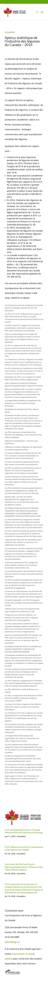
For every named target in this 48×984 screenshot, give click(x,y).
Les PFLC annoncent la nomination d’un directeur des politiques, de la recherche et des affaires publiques (23, 435)
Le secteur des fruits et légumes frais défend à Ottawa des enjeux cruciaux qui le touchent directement (23, 707)
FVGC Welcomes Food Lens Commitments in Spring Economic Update (24, 848)
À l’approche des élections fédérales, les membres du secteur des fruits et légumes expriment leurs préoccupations (21, 617)
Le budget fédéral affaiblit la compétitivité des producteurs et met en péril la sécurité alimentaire (23, 403)
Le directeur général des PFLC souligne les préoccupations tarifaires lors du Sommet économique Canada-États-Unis (21, 565)
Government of (19, 953)
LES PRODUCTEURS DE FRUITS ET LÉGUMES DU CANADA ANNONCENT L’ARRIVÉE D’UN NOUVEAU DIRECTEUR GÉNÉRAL (23, 649)
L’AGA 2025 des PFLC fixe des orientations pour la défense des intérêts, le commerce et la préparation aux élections (23, 542)
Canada (31, 953)
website (8, 958)
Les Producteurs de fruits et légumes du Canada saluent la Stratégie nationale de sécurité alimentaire (24, 308)
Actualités (10, 32)
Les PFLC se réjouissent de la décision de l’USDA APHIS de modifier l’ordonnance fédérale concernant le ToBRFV (23, 698)
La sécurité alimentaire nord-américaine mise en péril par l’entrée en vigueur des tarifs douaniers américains (24, 574)
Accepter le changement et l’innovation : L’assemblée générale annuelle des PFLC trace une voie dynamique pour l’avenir (23, 758)
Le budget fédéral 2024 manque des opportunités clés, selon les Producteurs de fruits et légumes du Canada (22, 738)
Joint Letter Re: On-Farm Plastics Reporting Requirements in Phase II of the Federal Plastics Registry (24, 867)
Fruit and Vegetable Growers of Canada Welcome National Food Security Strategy (24, 831)
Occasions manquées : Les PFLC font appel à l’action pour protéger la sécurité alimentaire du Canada (23, 602)
